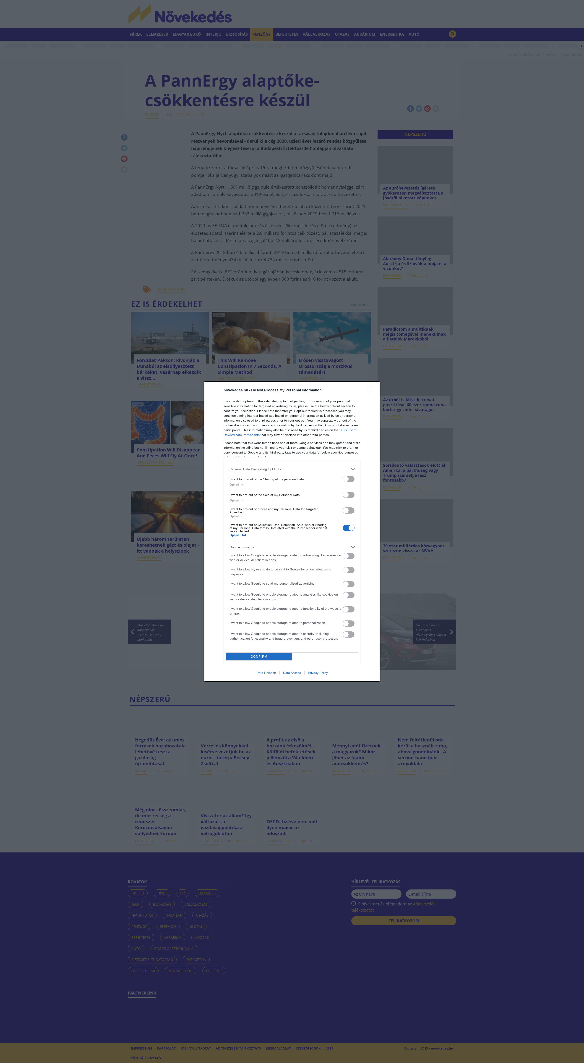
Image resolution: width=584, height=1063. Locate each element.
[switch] (349, 479)
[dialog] (292, 531)
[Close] (371, 390)
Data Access (292, 673)
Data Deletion (266, 673)
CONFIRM (259, 656)
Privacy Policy (318, 673)
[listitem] (292, 469)
